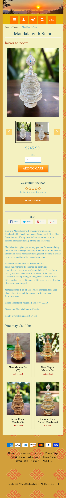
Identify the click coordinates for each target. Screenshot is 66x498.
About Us (47, 461)
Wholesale (33, 457)
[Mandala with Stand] (23, 132)
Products (15, 27)
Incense (38, 453)
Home (7, 27)
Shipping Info (49, 457)
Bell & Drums (17, 457)
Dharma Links (21, 461)
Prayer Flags (51, 453)
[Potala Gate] (33, 7)
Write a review (33, 200)
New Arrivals (24, 453)
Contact (35, 461)
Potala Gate (34, 484)
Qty (33, 155)
